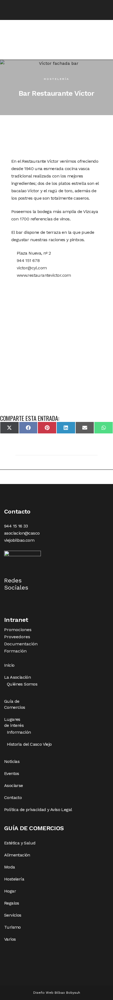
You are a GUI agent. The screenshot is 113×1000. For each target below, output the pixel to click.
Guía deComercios (14, 704)
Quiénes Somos (22, 684)
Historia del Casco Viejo (29, 744)
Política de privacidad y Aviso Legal (38, 809)
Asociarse (13, 785)
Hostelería (56, 78)
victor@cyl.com (31, 267)
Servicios (12, 915)
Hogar (10, 891)
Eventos (11, 773)
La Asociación (17, 677)
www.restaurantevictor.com (43, 275)
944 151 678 (27, 260)
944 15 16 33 (16, 526)
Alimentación (17, 855)
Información (19, 732)
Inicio (9, 665)
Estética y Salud (19, 843)
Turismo (12, 927)
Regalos (11, 903)
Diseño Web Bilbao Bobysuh (56, 993)
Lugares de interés (14, 722)
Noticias (11, 761)
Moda (9, 867)
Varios (10, 939)
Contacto (13, 797)
